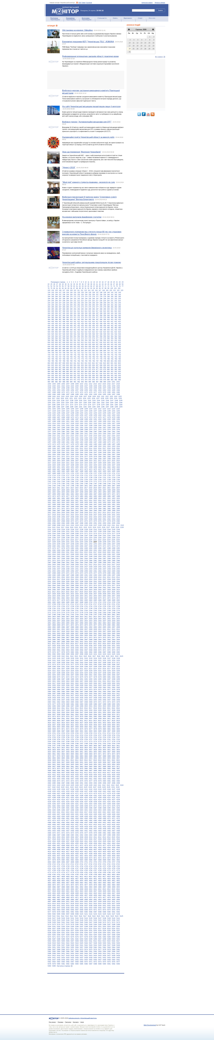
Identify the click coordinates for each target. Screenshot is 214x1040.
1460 (63, 442)
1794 (54, 486)
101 (115, 288)
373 (82, 317)
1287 (77, 419)
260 (108, 305)
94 (94, 288)
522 (115, 332)
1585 (49, 459)
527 (60, 334)
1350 (72, 427)
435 (90, 324)
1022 (63, 386)
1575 (77, 457)
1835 (95, 490)
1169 (58, 405)
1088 (72, 394)
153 (82, 294)
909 (67, 373)
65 (88, 286)
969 (67, 380)
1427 (58, 438)
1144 (98, 400)
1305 (86, 421)
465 (52, 328)
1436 (100, 438)
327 (60, 313)
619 (104, 342)
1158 (85, 402)
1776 (118, 481)
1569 (49, 457)
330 (71, 313)
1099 (49, 396)
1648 (118, 465)
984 (49, 382)
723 (119, 353)
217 (97, 301)
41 (97, 284)
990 (71, 382)
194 (86, 299)
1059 (86, 390)
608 (64, 342)
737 (97, 355)
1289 (86, 419)
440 (108, 324)
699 (104, 350)
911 (75, 373)
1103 (67, 396)
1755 (95, 479)
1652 (63, 467)
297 (97, 309)
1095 (104, 394)
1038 (63, 388)
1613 (104, 461)
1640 (81, 465)
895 (90, 371)
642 (116, 344)
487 (60, 330)
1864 (81, 494)
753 (82, 357)
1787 (95, 484)
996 (93, 382)
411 (75, 321)
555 (90, 336)
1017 (113, 384)
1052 (54, 390)
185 (52, 299)
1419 (95, 436)
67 (94, 286)
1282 (54, 419)
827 (60, 365)
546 (56, 336)
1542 (72, 452)
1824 (118, 488)
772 (78, 359)
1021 (58, 386)
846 (56, 367)
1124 (84, 398)
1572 (63, 457)
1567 (113, 454)
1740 (100, 477)
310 (71, 311)
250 (71, 305)
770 (71, 359)
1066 (118, 390)
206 (56, 301)
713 (82, 353)
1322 (90, 423)
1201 (49, 409)
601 (112, 340)
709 (67, 353)
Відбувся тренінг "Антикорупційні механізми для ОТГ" (87, 122)
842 (116, 365)
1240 (81, 413)
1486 (109, 444)
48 (117, 284)
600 (108, 340)
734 (86, 355)
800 (108, 361)
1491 (58, 446)
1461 (67, 442)
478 (101, 328)
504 (49, 332)
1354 (90, 427)
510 (71, 332)
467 (60, 328)
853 (82, 367)
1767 (77, 481)
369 (67, 317)
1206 (72, 409)
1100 (54, 396)
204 (49, 301)
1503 (113, 446)
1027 (86, 386)
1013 (95, 384)
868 (64, 369)
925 (52, 375)
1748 (63, 479)
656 (93, 346)
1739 (95, 477)
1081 (113, 392)
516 (93, 332)
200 (108, 299)
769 (67, 359)
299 (104, 309)
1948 (100, 504)
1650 (54, 467)
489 (67, 330)
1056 (72, 390)
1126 (93, 398)
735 (90, 355)
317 (97, 311)
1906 (54, 500)
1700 (63, 473)
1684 (63, 471)
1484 (100, 444)
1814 (72, 488)
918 (101, 373)
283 (119, 307)
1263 (113, 415)
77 (122, 286)
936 (93, 375)
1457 (49, 442)
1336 (81, 425)
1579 (95, 457)
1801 (86, 486)
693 (82, 350)
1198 (111, 407)
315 (89, 311)
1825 (49, 490)
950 (71, 377)
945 (52, 377)
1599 (113, 459)
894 (86, 371)
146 (56, 294)
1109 (94, 396)
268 (64, 307)
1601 (49, 461)
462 (116, 326)
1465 (86, 442)
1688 (81, 471)
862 (116, 367)
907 (60, 373)
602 (116, 340)
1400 (81, 434)
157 (97, 294)
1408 (118, 434)
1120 (66, 398)
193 (82, 299)
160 (108, 294)
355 (90, 315)
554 (86, 336)
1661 (104, 467)
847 (60, 367)
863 (119, 367)
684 (49, 350)
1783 (77, 484)
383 (119, 317)
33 (74, 284)
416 (93, 321)
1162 (103, 402)
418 (101, 321)
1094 (100, 394)
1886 (109, 496)
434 (86, 324)
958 (101, 377)
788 (64, 361)
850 (71, 367)
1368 (81, 429)
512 (78, 332)
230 (71, 303)
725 (52, 355)
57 (66, 286)
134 (86, 292)
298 (101, 309)
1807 (113, 486)
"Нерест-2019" (68, 167)
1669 (67, 469)
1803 (95, 486)
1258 (90, 415)
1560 (81, 454)
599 (104, 340)
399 (104, 319)
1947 (95, 504)
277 (97, 307)
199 (104, 299)
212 (78, 301)
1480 (81, 444)
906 (56, 373)
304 (49, 311)
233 (82, 303)
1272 (81, 417)
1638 (72, 465)
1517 (104, 448)
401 (112, 319)
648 (64, 346)
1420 (99, 436)
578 (101, 338)
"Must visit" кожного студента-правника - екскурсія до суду (88, 182)
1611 (95, 461)
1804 (100, 486)
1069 (58, 392)
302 (116, 309)
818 (101, 363)
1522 (54, 450)
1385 (86, 432)
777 (97, 359)
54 (57, 286)
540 (108, 334)
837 (97, 365)
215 (89, 301)
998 (101, 382)
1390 (109, 432)
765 (52, 359)
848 (64, 367)
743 (119, 355)
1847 (77, 492)
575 (90, 338)
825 (52, 365)
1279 (113, 417)
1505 (49, 448)
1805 (104, 486)
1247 (113, 413)
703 (119, 350)
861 (112, 367)
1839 (113, 490)
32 (71, 284)
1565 (104, 454)
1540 (63, 452)
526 (56, 334)
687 (60, 350)
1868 (100, 494)
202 (116, 299)
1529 (86, 450)
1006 (63, 384)
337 (97, 313)
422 (115, 321)
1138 (71, 400)
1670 (72, 469)
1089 (77, 394)
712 (78, 353)
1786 (90, 484)
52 (51, 286)
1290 (90, 419)
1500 (100, 446)
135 (90, 292)
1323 (95, 423)
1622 (72, 463)
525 (52, 334)
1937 (49, 504)
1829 (67, 490)
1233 (49, 413)
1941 (67, 504)
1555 (58, 454)
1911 (77, 500)
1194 (94, 407)
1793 (49, 486)
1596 (100, 459)
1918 (109, 500)
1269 (67, 417)
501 (112, 330)
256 (93, 305)
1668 (63, 469)
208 (64, 301)
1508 (63, 448)
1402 (90, 434)
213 (82, 301)
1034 (118, 386)
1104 (71, 396)
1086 (63, 394)
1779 (58, 484)
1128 (102, 398)
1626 (90, 463)
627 (60, 344)
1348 (63, 427)
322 (115, 311)
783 (119, 359)
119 (107, 290)
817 (97, 363)
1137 (67, 400)
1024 (72, 386)
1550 (109, 452)
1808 (118, 486)
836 (93, 365)
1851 (95, 492)
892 (78, 371)
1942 (72, 504)
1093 (95, 394)
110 (75, 290)
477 (97, 328)
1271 (77, 417)
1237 (67, 413)
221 (112, 301)
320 (108, 311)
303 (119, 309)
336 (93, 313)
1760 (118, 479)
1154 (67, 402)
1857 (49, 494)
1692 (100, 471)
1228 (100, 411)
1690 (90, 471)
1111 (102, 396)
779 (104, 359)
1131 (115, 398)
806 (56, 363)
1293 (104, 419)
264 (49, 307)
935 (90, 375)
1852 (100, 492)
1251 (58, 415)
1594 (90, 459)
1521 (49, 450)
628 (64, 344)
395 (90, 319)
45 (108, 284)
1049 (113, 388)
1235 (58, 413)
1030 (100, 386)
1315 (58, 423)
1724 (100, 475)
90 (83, 288)
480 (108, 328)
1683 (58, 471)
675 (90, 348)
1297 (49, 421)
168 (64, 296)
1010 (81, 384)
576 (93, 338)
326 (56, 313)
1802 (90, 486)
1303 (77, 421)
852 (78, 367)
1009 (77, 384)
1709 (104, 473)
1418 (90, 436)
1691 (95, 471)
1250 (54, 415)
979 (104, 380)
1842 (54, 492)
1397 (67, 434)
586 (56, 340)
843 (119, 365)
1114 (115, 396)
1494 (72, 446)
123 (122, 290)
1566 (109, 454)
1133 (49, 400)
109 (71, 290)
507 (60, 332)
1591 (77, 459)
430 (71, 324)
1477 (67, 444)
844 (49, 367)
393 (82, 319)
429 (67, 324)
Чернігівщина (55, 19)
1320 (81, 423)
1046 (100, 388)
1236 (63, 413)
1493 (67, 446)
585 (52, 340)
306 (56, 311)
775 (90, 359)
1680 (118, 469)
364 (49, 317)
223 (119, 301)
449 (67, 326)
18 (108, 282)
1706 (90, 473)
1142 (89, 400)
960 (108, 377)
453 (82, 326)
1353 (86, 427)
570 (71, 338)
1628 (100, 463)
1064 (109, 390)
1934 (109, 502)
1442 (54, 440)
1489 (49, 446)
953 (82, 377)
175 (90, 296)
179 (104, 296)
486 (56, 330)
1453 (104, 440)
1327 (113, 423)
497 (97, 330)
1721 (86, 475)
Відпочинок (128, 18)
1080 (109, 392)
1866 (90, 494)
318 (101, 311)
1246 (109, 413)
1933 (104, 502)
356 (93, 315)
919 (104, 373)
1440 (118, 438)
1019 (49, 386)
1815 (77, 488)
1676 (100, 469)
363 (119, 315)
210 (71, 301)
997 (97, 382)
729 (67, 355)
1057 (77, 390)
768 (64, 359)
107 (64, 290)
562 (116, 336)
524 (49, 334)
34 (77, 284)
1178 (98, 405)
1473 (49, 444)
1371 (95, 429)
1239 (77, 413)
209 (67, 301)
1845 (67, 492)
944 (49, 377)
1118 (58, 398)
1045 (95, 388)
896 (93, 371)
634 (86, 344)
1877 (67, 496)
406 (56, 321)
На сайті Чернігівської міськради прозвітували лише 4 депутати (91, 106)
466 (56, 328)
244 (49, 305)
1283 (58, 419)
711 (75, 353)
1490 (54, 446)
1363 (58, 429)
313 (82, 311)
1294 (109, 419)
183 (119, 296)
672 (78, 348)
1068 (54, 392)
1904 (118, 498)
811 (75, 363)
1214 (109, 409)
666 (56, 348)
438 (101, 324)
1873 (49, 496)
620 (108, 342)
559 (104, 336)
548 (64, 336)
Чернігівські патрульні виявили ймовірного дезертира (87, 248)
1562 (90, 454)
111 (78, 290)
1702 (72, 473)
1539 (58, 452)
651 (75, 346)
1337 (86, 425)
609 (67, 342)
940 (108, 375)
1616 (118, 461)
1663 (113, 467)
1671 (77, 469)
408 (64, 321)
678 (101, 348)
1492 (63, 446)
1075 (86, 392)
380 (108, 317)
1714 (54, 475)
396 (93, 319)
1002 (118, 382)
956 (93, 377)
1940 (63, 504)
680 (108, 348)
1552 (118, 452)
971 (75, 380)
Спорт (140, 18)
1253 (67, 415)
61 (77, 286)
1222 (72, 411)
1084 (54, 394)
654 (86, 346)
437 (97, 324)
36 (83, 284)
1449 (86, 440)
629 (67, 344)
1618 (54, 463)
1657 (86, 467)
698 (101, 350)
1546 (90, 452)
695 (90, 350)
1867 (95, 494)
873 (82, 369)
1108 (89, 396)
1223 (77, 411)
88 (77, 288)
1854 (109, 492)
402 (116, 319)
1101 (58, 396)
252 (78, 305)
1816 (81, 488)
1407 (113, 434)
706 (56, 353)
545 (52, 336)
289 (67, 309)
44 (105, 284)
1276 (100, 417)
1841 (49, 492)
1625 (86, 463)
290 (71, 309)
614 (86, 342)
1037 (58, 388)
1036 (54, 388)
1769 (86, 481)
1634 (54, 465)
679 (104, 348)
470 (71, 328)
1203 (58, 409)
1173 (76, 405)
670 (71, 348)
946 (56, 377)
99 (108, 288)
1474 (54, 444)
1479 (77, 444)
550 (71, 336)
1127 (98, 398)
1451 (95, 440)
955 (90, 377)
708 (64, 353)
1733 (67, 477)
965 (52, 380)
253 (82, 305)
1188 (67, 407)
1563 (95, 454)
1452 (100, 440)
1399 (77, 434)
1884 (100, 496)
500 (108, 330)
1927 (77, 502)
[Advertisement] (85, 80)
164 (49, 296)
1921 (49, 502)
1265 (49, 417)
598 (101, 340)
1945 (86, 504)
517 (97, 332)
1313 (49, 423)
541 (112, 334)
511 (75, 332)
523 (119, 332)
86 (71, 288)
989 (67, 382)
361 (112, 315)
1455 (113, 440)
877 (97, 369)
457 (97, 326)
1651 (58, 467)
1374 (109, 429)
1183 (120, 405)
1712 (118, 473)
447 (60, 326)
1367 (77, 429)
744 (49, 357)
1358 (109, 427)
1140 (80, 400)
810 (71, 363)
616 (93, 342)
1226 (90, 411)
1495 (77, 446)
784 (49, 361)
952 (78, 377)
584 (49, 340)
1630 (109, 463)
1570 (54, 457)
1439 (113, 438)
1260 (100, 415)
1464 (81, 442)
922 (115, 373)
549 (67, 336)
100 (111, 288)
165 (52, 296)
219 (104, 301)
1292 (100, 419)
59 (71, 286)
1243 (95, 413)
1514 (90, 448)
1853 (104, 492)
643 (119, 344)
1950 (109, 504)
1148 (116, 400)
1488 (118, 444)
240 (108, 303)
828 (64, 365)
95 (97, 288)
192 (78, 299)
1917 (104, 500)
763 (119, 357)
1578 (90, 457)
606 (56, 342)
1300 (63, 421)
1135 (58, 400)
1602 (54, 461)
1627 (95, 463)
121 (114, 290)
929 (67, 375)
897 (97, 371)
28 (60, 284)
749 (67, 357)
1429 (67, 438)
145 (52, 294)
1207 (77, 409)
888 (64, 371)
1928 (81, 502)
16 (103, 282)
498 (101, 330)
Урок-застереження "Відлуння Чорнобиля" (81, 152)
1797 (67, 486)
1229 (104, 411)
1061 (95, 390)
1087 (67, 394)
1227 (95, 411)
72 (108, 286)
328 (64, 313)
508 (64, 332)
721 (112, 353)
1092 (90, 394)
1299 (58, 421)
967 (60, 380)
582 (116, 338)
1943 (77, 504)
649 (67, 346)
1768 (81, 481)
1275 (95, 417)
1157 (80, 402)
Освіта (115, 18)
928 (64, 375)
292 (78, 309)
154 (86, 294)
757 (97, 357)
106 (60, 290)
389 (67, 319)
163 (119, 294)
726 (56, 355)
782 (116, 359)
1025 (77, 386)
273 (82, 307)
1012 (90, 384)
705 (52, 353)
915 (89, 373)
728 (64, 355)
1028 (90, 386)
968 (64, 380)
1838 (109, 490)
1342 (109, 425)
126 (56, 292)
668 (64, 348)
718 (101, 353)
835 (90, 365)
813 (82, 363)
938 (101, 375)
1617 (49, 463)
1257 (86, 415)
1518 (109, 448)
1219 (58, 411)
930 (71, 375)
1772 (100, 481)
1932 (100, 502)
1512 (81, 448)
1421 (104, 436)
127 (60, 292)
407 (60, 321)
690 (71, 350)
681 (112, 348)
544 (49, 336)
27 (57, 284)
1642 (90, 465)
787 (60, 361)
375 (90, 317)
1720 (81, 475)
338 (101, 313)
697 (97, 350)
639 (104, 344)
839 (104, 365)
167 (60, 296)
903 (119, 371)
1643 (95, 465)
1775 (113, 481)
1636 (63, 465)
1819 (95, 488)
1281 (49, 419)
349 (67, 315)
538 (101, 334)
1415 (77, 436)
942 (116, 375)
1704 (81, 473)
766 (56, 359)
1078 (100, 392)
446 (56, 326)
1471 (113, 442)
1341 (104, 425)
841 (112, 365)
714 (86, 353)
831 (75, 365)
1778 (54, 484)
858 (101, 367)
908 (64, 373)
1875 (58, 496)
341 (112, 313)
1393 (49, 434)
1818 (90, 488)
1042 (81, 388)
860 (108, 367)
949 (67, 377)
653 (82, 346)
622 (115, 342)
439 (104, 324)
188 (64, 299)
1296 (118, 419)
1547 (95, 452)
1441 (49, 440)
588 (64, 340)
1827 (58, 490)
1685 (67, 471)
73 (111, 286)
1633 (49, 465)
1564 (100, 454)
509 (67, 332)
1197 (107, 407)
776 (93, 359)
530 (71, 334)
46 (111, 284)
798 (101, 361)
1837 (104, 490)
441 (112, 324)
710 (71, 353)
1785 (86, 484)
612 (78, 342)
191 (75, 299)
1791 (113, 484)
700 (108, 350)
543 (119, 334)
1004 (54, 384)
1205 (67, 409)
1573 (67, 457)
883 (119, 369)
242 (116, 303)
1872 (118, 494)
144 (49, 294)
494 (86, 330)
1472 (118, 442)
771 (75, 359)
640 (108, 344)
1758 (109, 479)
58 (68, 286)
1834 (90, 490)
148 (64, 294)
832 (78, 365)
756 (93, 357)
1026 (81, 386)
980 (108, 380)
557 (97, 336)
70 (103, 286)
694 (86, 350)
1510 (72, 448)
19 (111, 282)
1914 (90, 500)
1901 (104, 498)
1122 (75, 398)
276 (93, 307)
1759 (113, 479)
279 (104, 307)
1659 (95, 467)
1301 (67, 421)
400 (108, 319)
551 (75, 336)
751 (75, 357)
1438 (109, 438)
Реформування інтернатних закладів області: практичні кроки (90, 56)
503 (119, 330)
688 (64, 350)
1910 (72, 500)
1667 (58, 469)
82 (60, 288)
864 (49, 369)
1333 (67, 425)
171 (75, 296)
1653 (67, 467)
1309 (104, 421)
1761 (49, 481)
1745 (49, 479)
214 (86, 301)
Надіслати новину (147, 2)
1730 (54, 477)
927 (60, 375)
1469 (104, 442)
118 (103, 290)
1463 (77, 442)
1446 (72, 440)
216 (93, 301)
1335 (77, 425)
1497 (86, 446)
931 (75, 375)
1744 (118, 477)
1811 (58, 488)
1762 (54, 481)
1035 (49, 388)
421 (112, 321)
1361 (49, 429)
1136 (62, 400)
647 (60, 346)
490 (71, 330)
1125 (89, 398)
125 (52, 292)
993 (82, 382)
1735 (77, 477)
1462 (72, 442)
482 (116, 328)
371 (75, 317)
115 (93, 290)
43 (103, 284)
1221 (67, 411)
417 (97, 321)
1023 (67, 386)
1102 (63, 396)
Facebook (89, 2)
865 (52, 369)
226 (56, 303)
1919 (113, 500)
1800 (81, 486)
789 (67, 361)
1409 (49, 436)
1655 (77, 467)
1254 (72, 415)
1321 (86, 423)
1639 (77, 465)
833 (82, 365)
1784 (81, 484)
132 (78, 292)
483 (119, 328)
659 (104, 346)
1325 (104, 423)
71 (105, 286)
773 (82, 359)
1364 (63, 429)
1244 (100, 413)
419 (104, 321)
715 (89, 353)
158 (101, 294)
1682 (54, 471)
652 (78, 346)
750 (71, 357)
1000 (109, 382)
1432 (81, 438)
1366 (72, 429)
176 (93, 296)
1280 (118, 417)
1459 (58, 442)
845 (52, 367)
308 (64, 311)
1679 (113, 469)
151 (75, 294)
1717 (67, 475)
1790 (109, 484)
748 (64, 357)
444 (49, 326)
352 (78, 315)
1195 (98, 407)
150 (71, 294)
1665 (49, 469)
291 (75, 309)
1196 (103, 407)
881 (112, 369)
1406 (109, 434)
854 (86, 367)
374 (86, 317)
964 (49, 380)
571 (75, 338)
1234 (54, 413)
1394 (54, 434)
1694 (109, 471)
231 (75, 303)
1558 (72, 454)
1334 (72, 425)
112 (82, 290)
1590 (72, 459)
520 (108, 332)
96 (100, 288)
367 (60, 317)
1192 (85, 407)
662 (116, 346)
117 (100, 290)
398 (101, 319)
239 (104, 303)
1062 (100, 390)
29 (63, 284)
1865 (86, 494)
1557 (67, 454)
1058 (81, 390)
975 (90, 380)
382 (116, 317)
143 (119, 292)
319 (104, 311)
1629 (104, 463)
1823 (113, 488)
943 (119, 375)
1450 (90, 440)
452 (78, 326)
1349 (67, 427)
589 (67, 340)
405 (52, 321)
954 (86, 377)
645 (52, 346)
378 (101, 317)
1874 (54, 496)
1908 (63, 500)
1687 (77, 471)
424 (49, 324)
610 (71, 342)
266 (56, 307)
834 (86, 365)
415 (89, 321)
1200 (120, 407)
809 (67, 363)
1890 (54, 498)
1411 (58, 436)
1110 (98, 396)
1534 (109, 450)
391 (75, 319)
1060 (90, 390)
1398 (72, 434)
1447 (77, 440)
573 (82, 338)
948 (64, 377)
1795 (58, 486)
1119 (62, 398)
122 (118, 290)
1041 (77, 388)
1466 (90, 442)
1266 (54, 417)
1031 (104, 386)
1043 (86, 388)
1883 (95, 496)
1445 (67, 440)
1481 (86, 444)
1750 (72, 479)
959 (104, 377)
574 (86, 338)
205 (52, 301)
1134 (53, 400)
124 (49, 292)
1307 (95, 421)
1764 (63, 481)
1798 (72, 486)
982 (116, 380)
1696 (118, 471)
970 (71, 380)
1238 (72, 413)
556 (93, 336)
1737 (86, 477)
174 (86, 296)
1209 (86, 409)
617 (97, 342)
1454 (109, 440)
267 (60, 307)
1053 (58, 390)
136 (93, 292)
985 (52, 382)
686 (56, 350)
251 (75, 305)
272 (78, 307)
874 (86, 369)
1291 (95, 419)
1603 (58, 461)
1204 (63, 409)
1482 (90, 444)
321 (112, 311)
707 (60, 353)
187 (60, 299)
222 (115, 301)
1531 (95, 450)
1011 (86, 384)
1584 (118, 457)
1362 (54, 429)
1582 (109, 457)
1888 (118, 496)
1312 (118, 421)
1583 (113, 457)
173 (82, 296)
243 (119, 303)
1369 (86, 429)
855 (90, 367)
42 (100, 284)
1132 (120, 398)
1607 (77, 461)
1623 (77, 463)
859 (104, 367)
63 (83, 286)
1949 (104, 504)
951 (75, 377)
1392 (118, 432)
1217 (49, 411)
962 (116, 377)
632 (78, 344)
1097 (113, 394)
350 (71, 315)
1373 (104, 429)
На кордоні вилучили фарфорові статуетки (81, 217)
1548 (100, 452)
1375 (113, 429)
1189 (71, 407)
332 (78, 313)
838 (101, 365)
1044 (90, 388)
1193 (89, 407)
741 (112, 355)
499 (104, 330)
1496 (81, 446)
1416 (81, 436)
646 (56, 346)
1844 (63, 492)
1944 (81, 504)
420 (108, 321)
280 (108, 307)
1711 (113, 473)
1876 (63, 496)
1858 (54, 494)
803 (119, 361)
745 (52, 357)
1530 (90, 450)
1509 (67, 448)
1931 (95, 502)
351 (75, 315)
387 (60, 319)
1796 (63, 486)
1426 (54, 438)
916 (93, 373)
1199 (116, 407)
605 (52, 342)
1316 (63, 423)
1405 (104, 434)
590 (71, 340)
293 (82, 309)
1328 (118, 423)
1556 (63, 454)
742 (116, 355)
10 (86, 282)
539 (104, 334)
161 (112, 294)
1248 (118, 413)
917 (97, 373)
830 (71, 365)
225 (52, 303)
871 (75, 369)
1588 (63, 459)
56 (63, 286)
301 (112, 309)
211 (75, 301)
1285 (67, 419)
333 (82, 313)
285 (52, 309)
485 (52, 330)
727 (60, 355)
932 (78, 375)
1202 (54, 409)
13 (94, 282)
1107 (85, 396)
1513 (86, 448)
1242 (90, 413)
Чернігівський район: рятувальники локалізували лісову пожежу (91, 262)
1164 (111, 402)
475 (90, 328)
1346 (54, 427)
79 (51, 288)
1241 (86, 413)
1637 (67, 465)
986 (56, 382)
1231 (113, 411)
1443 (58, 440)
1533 (104, 450)
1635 (58, 465)
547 (60, 336)
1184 (49, 407)
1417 (86, 436)
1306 (90, 421)
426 (56, 324)
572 (78, 338)
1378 (54, 432)
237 (97, 303)
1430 (72, 438)
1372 (100, 429)
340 (108, 313)
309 (67, 311)
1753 (86, 479)
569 (67, 338)
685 (52, 350)
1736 (81, 477)
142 (116, 292)
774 (86, 359)
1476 (63, 444)
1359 (113, 427)
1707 (95, 473)
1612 (99, 461)
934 (86, 375)
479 (104, 328)
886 (56, 371)
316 (93, 311)
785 (52, 361)
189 (67, 299)
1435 (95, 438)
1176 (89, 405)
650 (71, 346)
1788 (100, 484)
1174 (80, 405)
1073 (77, 392)
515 (89, 332)
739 (104, 355)
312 (78, 311)
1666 (54, 469)
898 (101, 371)
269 (67, 307)
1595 (95, 459)
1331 (58, 425)
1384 (81, 432)
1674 (90, 469)
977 (97, 380)
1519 (113, 448)
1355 (95, 427)
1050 (118, 388)
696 (93, 350)
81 (57, 288)
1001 (113, 382)
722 (115, 353)
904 (49, 373)
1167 (49, 405)
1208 (81, 409)
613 (82, 342)
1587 (58, 459)
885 (52, 371)
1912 (81, 500)
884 (49, 371)
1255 (77, 415)
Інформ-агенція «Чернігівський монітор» (64, 7)
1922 (54, 502)
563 (119, 336)
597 (97, 340)
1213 (104, 409)
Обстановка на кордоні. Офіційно (77, 30)
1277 (104, 417)
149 (67, 294)
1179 (103, 405)
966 (56, 380)
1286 (72, 419)
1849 (86, 492)
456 (93, 326)
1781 (67, 484)
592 (78, 340)
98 (105, 288)
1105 (76, 396)
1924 (63, 502)
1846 (72, 492)
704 (49, 353)
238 (101, 303)
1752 (81, 479)
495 (90, 330)
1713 (49, 475)
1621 (67, 463)
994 (86, 382)
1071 (67, 392)
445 (52, 326)
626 (56, 344)
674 (86, 348)
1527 (77, 450)
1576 (81, 457)
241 (112, 303)
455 (90, 326)
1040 (72, 388)
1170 (62, 405)
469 (67, 328)
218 (101, 301)
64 (85, 286)
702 (116, 350)
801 (112, 361)
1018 (118, 384)
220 (108, 301)
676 (93, 348)
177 (97, 296)
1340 (100, 425)
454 (86, 326)
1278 (109, 417)
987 (60, 382)
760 (108, 357)
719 (104, 353)
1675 (95, 469)
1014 (99, 384)
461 (112, 326)
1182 (116, 405)
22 (120, 282)
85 (68, 288)
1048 (109, 388)
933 (82, 375)
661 (112, 346)
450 (71, 326)
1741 (104, 477)
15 (100, 282)
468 (64, 328)
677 (97, 348)
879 (104, 369)
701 (112, 350)
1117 (53, 398)
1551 (113, 452)
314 (86, 311)
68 (97, 286)
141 (112, 292)
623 (119, 342)
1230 (109, 411)
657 (97, 346)
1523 (58, 450)
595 (90, 340)
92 (88, 288)
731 (75, 355)
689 (67, 350)
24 (48, 284)
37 (85, 284)
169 (67, 296)
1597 (104, 459)
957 (97, 377)
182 (116, 296)
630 (71, 344)
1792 (118, 484)
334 (86, 313)
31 (68, 284)
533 (82, 334)
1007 (67, 384)
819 (104, 363)
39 (91, 284)
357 (97, 315)
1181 (111, 405)
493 (82, 330)
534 (86, 334)
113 (85, 290)
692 (78, 350)
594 (86, 340)
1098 (118, 394)
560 (108, 336)
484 (49, 330)
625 (52, 344)
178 (101, 296)
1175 (85, 405)
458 (101, 326)
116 (96, 290)
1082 (118, 392)
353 (82, 315)
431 (75, 324)
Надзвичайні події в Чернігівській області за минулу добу (88, 137)
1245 (104, 413)
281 (112, 307)
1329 (49, 425)
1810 (54, 488)
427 (60, 324)
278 (101, 307)
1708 (100, 473)
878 (101, 369)
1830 (72, 490)
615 (89, 342)
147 (60, 294)
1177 (94, 405)
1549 (104, 452)
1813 (67, 488)
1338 (90, 425)
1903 (113, 498)
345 (52, 315)
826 (56, 365)
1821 (104, 488)
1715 (58, 475)
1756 (100, 479)
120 (110, 290)
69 (100, 286)
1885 (104, 496)
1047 (104, 388)
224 (49, 303)
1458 (54, 442)
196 (93, 299)
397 (97, 319)
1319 (77, 423)
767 (60, 359)
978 (101, 380)
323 (119, 311)
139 (104, 292)
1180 (107, 405)
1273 (86, 417)
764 (49, 359)
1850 (90, 492)
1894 (72, 498)
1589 (67, 459)
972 (78, 380)
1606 (72, 461)
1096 (109, 394)
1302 (72, 421)
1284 (63, 419)
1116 (49, 398)
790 (71, 361)
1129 (106, 398)
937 (97, 375)
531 (75, 334)
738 (101, 355)
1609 (86, 461)
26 (54, 284)
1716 (63, 475)
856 (93, 367)
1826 (54, 490)
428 (64, 324)
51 (48, 286)
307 (60, 311)
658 (101, 346)
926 (56, 375)
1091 (86, 394)
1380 (63, 432)
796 (93, 361)
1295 (113, 419)
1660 (100, 467)
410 (71, 321)
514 (86, 332)
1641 (86, 465)
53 (54, 286)
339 (104, 313)
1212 (99, 409)
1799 (77, 486)
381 (112, 317)
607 (60, 342)
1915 (95, 500)
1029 (95, 386)
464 (49, 328)
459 (104, 326)
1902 (109, 498)
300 (108, 309)
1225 (86, 411)
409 (67, 321)
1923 (58, 502)
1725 (104, 475)
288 (64, 309)
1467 (95, 442)
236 (93, 303)
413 (82, 321)
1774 (109, 481)
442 (116, 324)
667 (60, 348)
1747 (58, 479)
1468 (100, 442)
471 (75, 328)
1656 (81, 467)
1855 (113, 492)
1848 (81, 492)
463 (119, 326)
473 (82, 328)
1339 (95, 425)
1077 (95, 392)
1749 (67, 479)
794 (86, 361)
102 (119, 288)
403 (119, 319)
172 (78, 296)
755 (90, 357)
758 (101, 357)
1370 (90, 429)
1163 (107, 402)
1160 (94, 402)
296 (93, 309)
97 (103, 288)
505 (52, 332)
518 (101, 332)
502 (116, 330)
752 (78, 357)
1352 (81, 427)
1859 (58, 494)
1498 (90, 446)
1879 (77, 496)
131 (75, 292)
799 (104, 361)
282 (116, 307)
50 (122, 284)
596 (93, 340)
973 (82, 380)
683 (119, 348)
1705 (86, 473)
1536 (118, 450)
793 (82, 361)
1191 (80, 407)
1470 (109, 442)
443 (119, 324)
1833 (86, 490)
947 (60, 377)
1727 (113, 475)
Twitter (84, 2)
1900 (100, 498)
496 (93, 330)
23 (122, 282)
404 (49, 321)
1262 (109, 415)
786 (56, 361)
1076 (90, 392)
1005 (58, 384)
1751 (77, 479)
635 (90, 344)
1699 (58, 473)
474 (86, 328)
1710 (109, 473)
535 (90, 334)
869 (67, 369)
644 (49, 346)
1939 (58, 504)
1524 (63, 450)
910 (71, 373)
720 (108, 353)
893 (82, 371)
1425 (49, 438)
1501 (104, 446)
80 (54, 288)
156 (93, 294)
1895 (77, 498)
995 (90, 382)
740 (108, 355)
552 (78, 336)
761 (112, 357)
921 (112, 373)
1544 (81, 452)
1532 (100, 450)
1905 (49, 500)
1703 (77, 473)
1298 (54, 421)
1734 (72, 477)
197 (97, 299)
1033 (113, 386)
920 (108, 373)
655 (90, 346)
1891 (58, 498)
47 (114, 284)
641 (112, 344)
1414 (72, 436)
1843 (58, 492)
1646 (109, 465)
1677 (104, 469)
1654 (72, 467)
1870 (109, 494)
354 (86, 315)
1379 (58, 432)
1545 (86, 452)
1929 (86, 502)
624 (49, 344)
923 (119, 373)
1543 (77, 452)
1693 (104, 471)
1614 (109, 461)
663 (119, 346)
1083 (49, 394)
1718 (72, 475)
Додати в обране (160, 2)
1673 (86, 469)
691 (75, 350)
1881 (86, 496)
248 (64, 305)
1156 (76, 402)
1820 (99, 488)
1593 (86, 459)
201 (112, 299)
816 (93, 363)
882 (116, 369)
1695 (113, 471)
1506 (54, 448)
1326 (109, 423)
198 (101, 299)
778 (101, 359)
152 (78, 294)
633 (82, 344)
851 (75, 367)
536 (93, 334)
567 (60, 338)
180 (108, 296)
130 (71, 292)
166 (56, 296)
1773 (104, 481)
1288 (81, 419)
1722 (90, 475)
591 (75, 340)
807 (60, 363)
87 (74, 288)
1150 (49, 402)
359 (104, 315)
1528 (81, 450)
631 (75, 344)
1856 (118, 492)
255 (90, 305)
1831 (77, 490)
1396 (63, 434)
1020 (54, 386)
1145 (103, 400)
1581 (104, 457)
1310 (109, 421)
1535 (113, 450)
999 (104, 382)
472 (78, 328)
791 (75, 361)
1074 (81, 392)
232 (78, 303)
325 (52, 313)
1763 (58, 481)
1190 (76, 407)
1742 (109, 477)
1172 (71, 405)
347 (60, 315)
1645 (104, 465)
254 (86, 305)
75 (117, 286)
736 (93, 355)
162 (116, 294)
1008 (72, 384)
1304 (81, 421)
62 (80, 286)
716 (93, 353)
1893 (67, 498)
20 (114, 282)
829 (67, 365)
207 (60, 301)
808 (64, 363)
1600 (118, 459)
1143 (94, 400)
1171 (67, 405)
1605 (67, 461)
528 (64, 334)
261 (112, 305)
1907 (58, 500)
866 (56, 369)
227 (60, 303)
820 (108, 363)
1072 (72, 392)
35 (80, 284)
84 (66, 288)
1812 (63, 488)
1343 (113, 425)
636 (93, 344)
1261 (104, 415)
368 (64, 317)
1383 (77, 432)
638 (101, 344)
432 (78, 324)
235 (90, 303)
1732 (63, 477)
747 (60, 357)
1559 (77, 454)
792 (78, 361)
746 (56, 357)
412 (78, 321)
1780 (63, 484)
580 (108, 338)
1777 (49, 484)
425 (52, 324)
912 (78, 373)
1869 (104, 494)
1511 (77, 448)
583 (119, 338)
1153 (62, 402)
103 (49, 290)
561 (112, 336)
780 (108, 359)
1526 (72, 450)
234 (86, 303)
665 (52, 348)
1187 (62, 407)
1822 (109, 488)
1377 (49, 432)
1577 (86, 457)
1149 (120, 400)
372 (78, 317)
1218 (54, 411)
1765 (67, 481)
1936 (118, 502)
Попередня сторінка (58, 282)
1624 (81, 463)
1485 (104, 444)
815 (89, 363)
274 (86, 307)
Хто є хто (152, 18)
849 (67, 367)
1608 (81, 461)
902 (116, 371)
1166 (120, 402)
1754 (90, 479)
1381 (67, 432)
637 (97, 344)
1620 (63, 463)
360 (108, 315)
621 (112, 342)
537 (97, 334)
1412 (63, 436)
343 (119, 313)
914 (86, 373)
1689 (86, 471)
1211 (95, 409)
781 (112, 359)
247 (60, 305)
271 (75, 307)
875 (90, 369)
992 (78, 382)
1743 (113, 477)
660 (108, 346)
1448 (81, 440)
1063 (104, 390)
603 (119, 340)
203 (119, 299)
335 (90, 313)
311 (75, 311)
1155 (71, 402)
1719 (77, 475)
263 (119, 305)
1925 (67, 502)
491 (75, 330)
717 (97, 353)
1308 (100, 421)
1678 (109, 469)
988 (64, 382)
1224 (81, 411)
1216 (118, 409)
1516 (99, 448)
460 (108, 326)
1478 (72, 444)
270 (71, 307)
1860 (63, 494)
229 (67, 303)
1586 (54, 459)
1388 (100, 432)
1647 (113, 465)
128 (64, 292)
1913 (86, 500)
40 (94, 284)
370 (71, 317)
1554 (54, 454)
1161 (98, 402)
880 (108, 369)
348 (64, 315)
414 (86, 321)
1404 (100, 434)
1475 (58, 444)
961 (112, 377)
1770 (90, 481)
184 (49, 299)
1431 (77, 438)
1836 (100, 490)
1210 (90, 409)
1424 (118, 436)
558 (101, 336)
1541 (67, 452)
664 (49, 348)
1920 (118, 500)
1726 (109, 475)
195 (90, 299)
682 (116, 348)
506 (56, 332)
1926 (72, 502)
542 (116, 334)
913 (82, 373)
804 (49, 363)
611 (75, 342)
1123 (80, 398)
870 (71, 369)
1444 (63, 440)
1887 (113, 496)
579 (104, 338)
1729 (49, 477)
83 (63, 288)
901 (112, 371)
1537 (49, 452)
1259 (95, 415)
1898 (90, 498)
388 (64, 319)
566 (56, 338)
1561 (86, 454)
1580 (100, 457)
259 (104, 305)
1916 (99, 500)
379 (104, 317)
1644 (100, 465)
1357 (104, 427)
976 (93, 380)
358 (101, 315)
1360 (118, 427)
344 (49, 315)
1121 (71, 398)
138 (101, 292)
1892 (63, 498)
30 (66, 284)
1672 (81, 469)
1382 (72, 432)
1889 (49, 498)
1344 (118, 425)
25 (51, 284)
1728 (118, 475)
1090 (81, 394)
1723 (95, 475)
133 (82, 292)
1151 (53, 402)
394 (86, 319)
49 (120, 284)
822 (115, 363)
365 (52, 317)
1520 (118, 448)
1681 (49, 471)
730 (71, 355)
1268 (63, 417)
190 (71, 299)
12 (91, 282)
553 (82, 336)
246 (56, 305)
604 (49, 342)
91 (85, 288)
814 (86, 363)
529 (67, 334)
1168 (53, 405)
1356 (100, 427)
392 (78, 319)
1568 (118, 454)
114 (89, 290)
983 (119, 380)
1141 (85, 400)
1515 (95, 448)
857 (97, 367)
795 (90, 361)
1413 (67, 436)
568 (64, 338)
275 (90, 307)
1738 (90, 477)
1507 (58, 448)
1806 (109, 486)
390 (71, 319)
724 (49, 355)
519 (104, 332)
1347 (58, 427)
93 (91, 288)
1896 (81, 498)
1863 (77, 494)
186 (56, 299)
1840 (118, 490)
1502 (109, 446)
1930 (90, 502)
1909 (67, 500)
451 (75, 326)
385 (52, 319)
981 (112, 380)
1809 (49, 488)
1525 (67, 450)
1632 (118, 463)
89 (80, 288)
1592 (81, 459)
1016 (109, 384)
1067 (49, 392)
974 (86, 380)
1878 (72, 496)
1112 (107, 396)
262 (116, 305)
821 (112, 363)
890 (71, 371)
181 (112, 296)
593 (82, 340)
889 (67, 371)
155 (90, 294)
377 (97, 317)
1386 (90, 432)
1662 (109, 467)
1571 (58, 457)
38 (88, 284)
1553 (49, 454)
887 (60, 371)
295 (90, 309)
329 (67, 313)
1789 (104, 484)
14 (97, 282)
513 (82, 332)
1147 (111, 400)
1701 (67, 473)
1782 (72, 484)
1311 (113, 421)
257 (97, 305)
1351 (77, 427)
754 (86, 357)
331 (75, 313)
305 (52, 311)
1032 (109, 386)
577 (97, 338)
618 (101, 342)
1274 (90, 417)
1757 (104, 479)
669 (67, 348)
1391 (113, 432)
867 (60, 369)
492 (78, 330)
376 (93, 317)
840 (108, 365)
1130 (111, 398)
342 (116, 313)
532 (78, 334)
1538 (54, 452)
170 (71, 296)
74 (114, 286)
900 (108, 371)
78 (48, 288)
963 (119, 377)
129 (67, 292)
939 (104, 375)
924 (49, 375)
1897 (86, 498)
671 (75, 348)
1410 (54, 436)
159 (104, 294)
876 (93, 369)
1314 (54, 423)
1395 (58, 434)
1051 (49, 390)
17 (105, 282)
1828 (63, 490)
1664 (118, 467)
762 (116, 357)
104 (52, 290)
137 (97, 292)
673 (82, 348)
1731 (58, 477)
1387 (95, 432)
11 (88, 282)
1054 (63, 390)
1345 (49, 427)
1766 (72, 481)
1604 (63, 461)
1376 (118, 429)
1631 (113, 463)
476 (93, 328)
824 (49, 365)
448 (64, 326)
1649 (49, 467)
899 (104, 371)
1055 (67, 390)
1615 (113, 461)
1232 (118, 411)
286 (56, 309)
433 (82, 324)
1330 (54, 425)
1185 (53, 407)
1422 (109, 436)
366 (56, 317)
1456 (118, 440)
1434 (90, 438)
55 (60, 286)
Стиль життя (102, 18)
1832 (81, 490)
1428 (63, 438)
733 (82, 355)
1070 (63, 392)
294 (86, 309)
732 (78, 355)
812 (78, 363)
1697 (49, 473)
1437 (104, 438)
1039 (67, 388)
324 (49, 313)
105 (56, 290)
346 (56, 315)
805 (52, 363)
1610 (90, 461)
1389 (104, 432)
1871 (113, 494)
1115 (120, 396)
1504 (118, 446)
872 (78, 369)
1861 (67, 494)
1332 (63, 425)
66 (91, 286)
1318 (72, 423)
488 (64, 330)
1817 (86, 488)
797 (97, 361)
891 (75, 371)
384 (49, 319)
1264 (118, 415)
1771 (95, 481)
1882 (90, 496)
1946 (90, 504)
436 (93, 324)
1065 (113, 390)
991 (75, 382)
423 (119, 321)
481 (112, 328)
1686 (72, 471)
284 (49, 309)
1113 (111, 396)
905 (52, 373)
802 (116, 361)
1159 (89, 402)
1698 (54, 473)
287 (60, 309)
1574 (72, 457)
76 (120, 286)
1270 (72, 417)
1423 (113, 436)
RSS (80, 2)
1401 (86, 434)
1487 (113, 444)
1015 (104, 384)
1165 (116, 402)
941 (112, 375)
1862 (72, 494)
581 (112, 338)
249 (67, 305)
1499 (95, 446)
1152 (58, 402)
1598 (109, 459)
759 (104, 357)
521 (112, 332)
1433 (86, 438)
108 (67, 290)
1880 (81, 496)
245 (52, 305)
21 (117, 282)
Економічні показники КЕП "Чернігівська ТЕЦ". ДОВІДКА (88, 42)
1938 (54, 504)
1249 (49, 415)
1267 (58, 417)
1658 (90, 467)
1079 (104, 392)
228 (64, 303)
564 (49, 338)
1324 (100, 423)
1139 (76, 400)
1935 (113, 502)
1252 (63, 415)
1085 (58, 394)
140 (108, 292)
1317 (67, 423)
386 (56, 319)
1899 (95, 498)
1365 (67, 429)
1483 (95, 444)
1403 (95, 434)
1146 (107, 400)
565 (52, 338)
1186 (58, 407)
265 (52, 307)
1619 (58, 463)
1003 (49, 384)
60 (74, 286)
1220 (63, 411)
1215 (113, 409)
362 (116, 315)
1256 (81, 415)
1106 (80, 396)
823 (119, 363)
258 (101, 305)
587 (60, 340)
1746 (54, 479)
